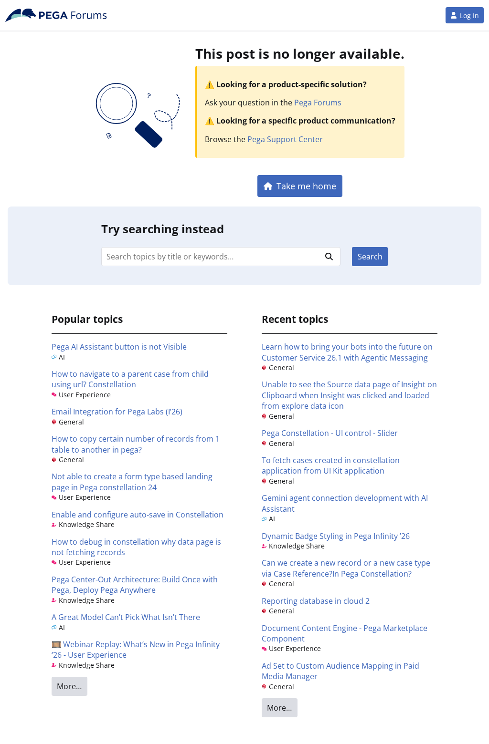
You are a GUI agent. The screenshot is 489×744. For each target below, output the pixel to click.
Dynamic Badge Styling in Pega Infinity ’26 (336, 536)
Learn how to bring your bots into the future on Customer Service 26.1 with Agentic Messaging (347, 351)
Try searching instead (162, 229)
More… (69, 686)
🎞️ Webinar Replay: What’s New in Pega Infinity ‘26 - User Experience (136, 649)
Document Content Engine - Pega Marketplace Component (344, 633)
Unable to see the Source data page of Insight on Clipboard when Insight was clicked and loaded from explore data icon (349, 395)
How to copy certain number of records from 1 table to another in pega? (136, 444)
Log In (469, 15)
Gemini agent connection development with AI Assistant (345, 503)
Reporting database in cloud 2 (316, 601)
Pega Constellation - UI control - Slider (330, 433)
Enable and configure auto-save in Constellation (137, 514)
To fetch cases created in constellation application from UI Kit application (331, 465)
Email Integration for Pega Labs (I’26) (117, 411)
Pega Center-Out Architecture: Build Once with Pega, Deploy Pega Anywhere (135, 584)
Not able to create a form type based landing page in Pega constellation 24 (132, 481)
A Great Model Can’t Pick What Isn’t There (126, 617)
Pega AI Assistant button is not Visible (119, 346)
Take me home (306, 186)
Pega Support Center (285, 139)
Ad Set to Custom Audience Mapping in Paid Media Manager (340, 671)
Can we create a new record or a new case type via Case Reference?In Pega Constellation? (346, 568)
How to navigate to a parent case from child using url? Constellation (130, 379)
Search (370, 256)
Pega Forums (317, 102)
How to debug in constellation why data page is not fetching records (136, 547)
